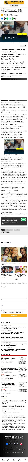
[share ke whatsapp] (7, 19)
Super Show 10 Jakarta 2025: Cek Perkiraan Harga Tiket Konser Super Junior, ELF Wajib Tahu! (13, 416)
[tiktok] (18, 444)
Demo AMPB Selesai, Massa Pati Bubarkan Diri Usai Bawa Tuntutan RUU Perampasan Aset (9, 369)
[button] (21, 46)
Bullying (7, 229)
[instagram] (12, 444)
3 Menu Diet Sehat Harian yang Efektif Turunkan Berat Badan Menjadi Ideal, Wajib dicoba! (13, 405)
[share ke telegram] (10, 19)
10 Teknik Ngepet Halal (7, 408)
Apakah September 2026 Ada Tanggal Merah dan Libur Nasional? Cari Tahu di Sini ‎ (8, 360)
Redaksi (13, 447)
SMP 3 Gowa (17, 229)
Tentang (6, 447)
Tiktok (20, 213)
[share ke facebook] (2, 19)
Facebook (10, 213)
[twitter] (10, 444)
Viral (5, 8)
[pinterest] (21, 444)
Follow (23, 219)
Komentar (3, 286)
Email (2, 305)
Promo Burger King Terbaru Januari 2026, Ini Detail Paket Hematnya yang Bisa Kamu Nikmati (13, 427)
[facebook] (7, 444)
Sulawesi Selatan (5, 232)
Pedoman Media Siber (7, 449)
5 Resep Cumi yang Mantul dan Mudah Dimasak (13, 413)
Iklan (17, 449)
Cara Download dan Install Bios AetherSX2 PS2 (12, 410)
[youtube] (15, 444)
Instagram (15, 213)
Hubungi (23, 449)
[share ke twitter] (5, 19)
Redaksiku (6, 14)
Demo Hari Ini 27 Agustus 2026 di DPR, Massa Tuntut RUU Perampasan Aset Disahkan (9, 377)
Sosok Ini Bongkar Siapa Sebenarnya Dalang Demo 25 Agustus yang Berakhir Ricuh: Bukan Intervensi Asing (14, 401)
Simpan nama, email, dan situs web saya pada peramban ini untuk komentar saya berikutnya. (13, 311)
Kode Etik (19, 447)
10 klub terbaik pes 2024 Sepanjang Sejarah (11, 429)
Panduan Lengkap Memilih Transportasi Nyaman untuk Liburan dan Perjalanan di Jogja (9, 384)
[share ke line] (13, 19)
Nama (2, 299)
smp (12, 229)
